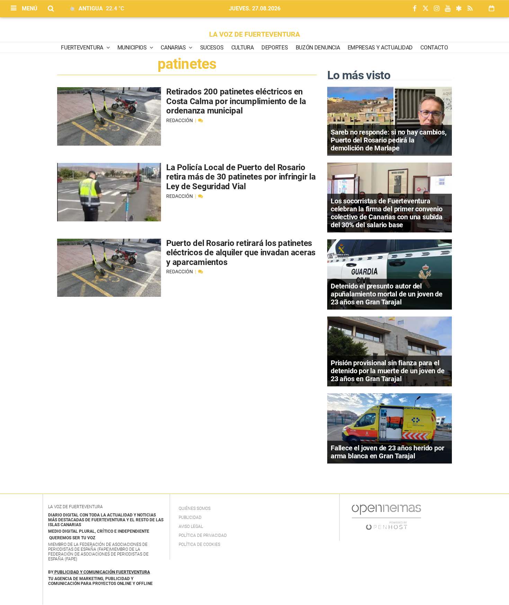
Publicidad (190, 517)
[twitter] (425, 8)
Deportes (274, 47)
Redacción (180, 120)
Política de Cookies (199, 544)
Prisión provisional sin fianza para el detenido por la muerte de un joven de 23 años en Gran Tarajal (388, 371)
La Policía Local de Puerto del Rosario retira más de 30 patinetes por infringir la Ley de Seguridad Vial (241, 177)
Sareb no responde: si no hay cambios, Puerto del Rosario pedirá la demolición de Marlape (389, 140)
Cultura (242, 47)
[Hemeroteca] (491, 8)
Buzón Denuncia (318, 47)
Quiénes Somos (195, 508)
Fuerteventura (83, 47)
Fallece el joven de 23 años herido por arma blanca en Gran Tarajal (387, 452)
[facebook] (414, 8)
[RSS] (469, 8)
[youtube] (447, 8)
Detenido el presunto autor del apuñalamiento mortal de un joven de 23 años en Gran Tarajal (387, 294)
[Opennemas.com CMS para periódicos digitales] (386, 516)
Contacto (434, 47)
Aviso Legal (191, 526)
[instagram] (436, 8)
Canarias (174, 47)
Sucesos (212, 47)
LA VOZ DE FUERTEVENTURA (254, 34)
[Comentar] (200, 120)
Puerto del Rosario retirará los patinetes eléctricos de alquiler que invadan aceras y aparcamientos (240, 252)
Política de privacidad (203, 535)
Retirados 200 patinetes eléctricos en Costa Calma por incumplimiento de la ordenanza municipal (236, 101)
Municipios (132, 47)
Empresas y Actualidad (380, 47)
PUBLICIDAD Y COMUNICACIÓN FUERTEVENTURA (102, 572)
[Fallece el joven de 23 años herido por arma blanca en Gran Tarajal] (389, 427)
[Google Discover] (458, 8)
